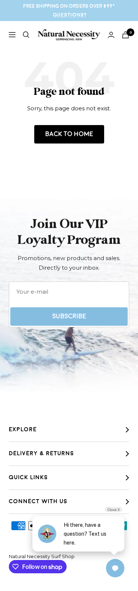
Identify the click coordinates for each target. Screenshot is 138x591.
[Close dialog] (133, 240)
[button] (104, 322)
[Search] (26, 34)
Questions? (69, 15)
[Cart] (125, 34)
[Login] (111, 35)
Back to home (69, 134)
